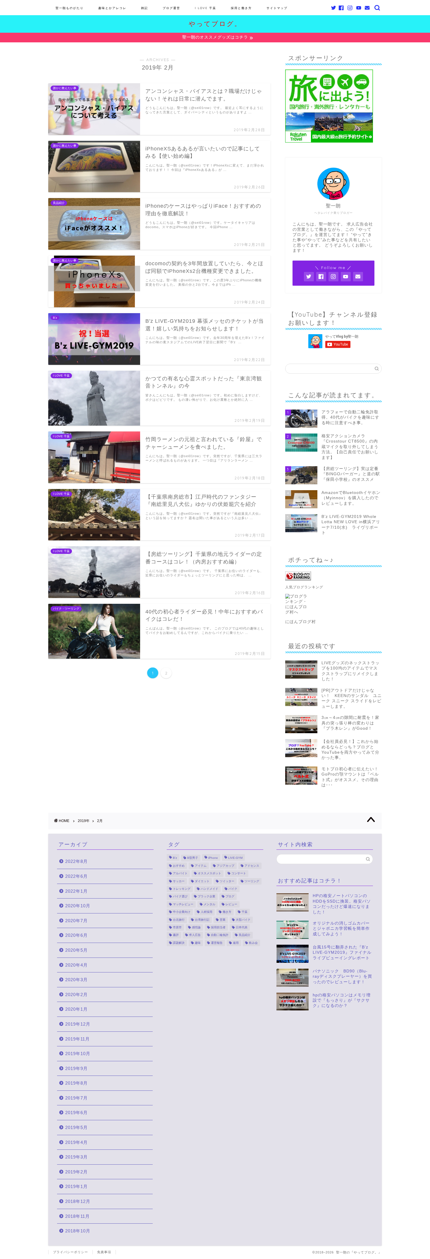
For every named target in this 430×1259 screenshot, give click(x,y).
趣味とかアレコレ (112, 8)
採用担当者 (218, 927)
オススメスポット (209, 873)
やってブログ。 (215, 23)
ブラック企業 (206, 896)
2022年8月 (76, 861)
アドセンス (252, 865)
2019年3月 (76, 1156)
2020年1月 (76, 1009)
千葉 (244, 912)
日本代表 (241, 927)
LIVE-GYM (235, 858)
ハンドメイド (209, 888)
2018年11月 (77, 1216)
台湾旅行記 (202, 919)
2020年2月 (76, 994)
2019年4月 (76, 1142)
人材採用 (206, 912)
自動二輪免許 (219, 935)
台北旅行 (179, 919)
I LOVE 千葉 (205, 8)
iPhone (213, 858)
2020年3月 (76, 979)
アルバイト (180, 873)
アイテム (201, 865)
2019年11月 (77, 1038)
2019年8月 (76, 1083)
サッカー (179, 881)
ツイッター (227, 881)
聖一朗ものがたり (70, 8)
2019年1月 (76, 1186)
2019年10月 (77, 1053)
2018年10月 (77, 1230)
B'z (175, 858)
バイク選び (180, 896)
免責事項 (104, 1252)
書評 (176, 935)
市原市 (177, 927)
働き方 (227, 912)
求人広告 (195, 935)
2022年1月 (76, 891)
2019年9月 (76, 1068)
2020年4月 (76, 965)
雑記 (144, 8)
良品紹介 (244, 935)
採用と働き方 (241, 8)
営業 (223, 919)
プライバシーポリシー (70, 1252)
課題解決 (179, 942)
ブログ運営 (171, 8)
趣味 (198, 942)
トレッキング (181, 888)
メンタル (209, 904)
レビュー (231, 904)
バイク (232, 888)
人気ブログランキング (304, 587)
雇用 (236, 942)
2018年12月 (77, 1201)
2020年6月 (76, 935)
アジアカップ (225, 865)
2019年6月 (76, 1112)
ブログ (230, 896)
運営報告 (217, 942)
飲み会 (253, 942)
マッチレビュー (183, 904)
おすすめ (179, 865)
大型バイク (243, 919)
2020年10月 (77, 905)
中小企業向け (181, 912)
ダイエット (202, 881)
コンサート (238, 873)
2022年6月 (76, 876)
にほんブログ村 (300, 622)
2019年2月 (76, 1171)
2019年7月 (76, 1097)
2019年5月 (76, 1127)
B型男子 (192, 858)
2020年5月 (76, 950)
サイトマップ (277, 8)
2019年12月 (77, 1024)
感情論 (196, 927)
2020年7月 (76, 920)
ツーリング (252, 881)
